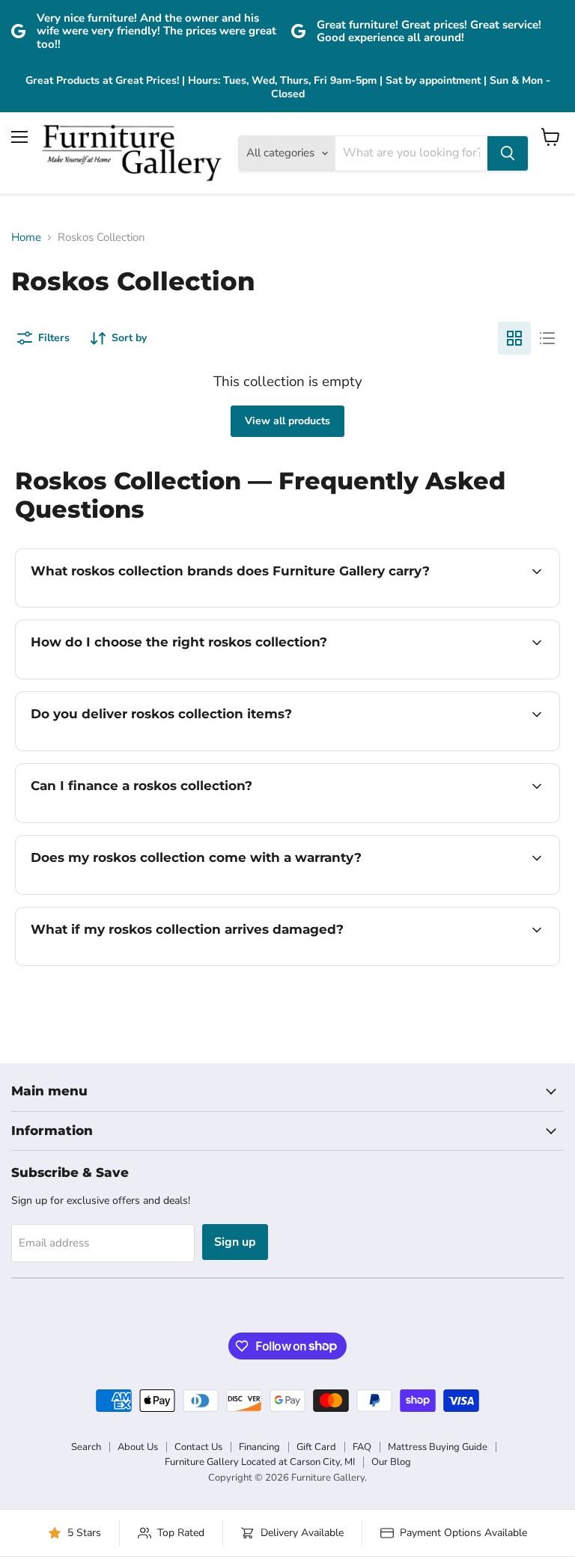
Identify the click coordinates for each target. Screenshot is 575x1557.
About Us (138, 1447)
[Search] (507, 153)
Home (26, 237)
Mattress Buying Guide (437, 1447)
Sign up (235, 1242)
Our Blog (391, 1462)
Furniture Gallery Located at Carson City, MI (260, 1462)
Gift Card (316, 1447)
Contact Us (198, 1447)
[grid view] (514, 338)
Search (86, 1447)
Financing (259, 1447)
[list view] (547, 338)
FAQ (362, 1447)
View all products (287, 421)
